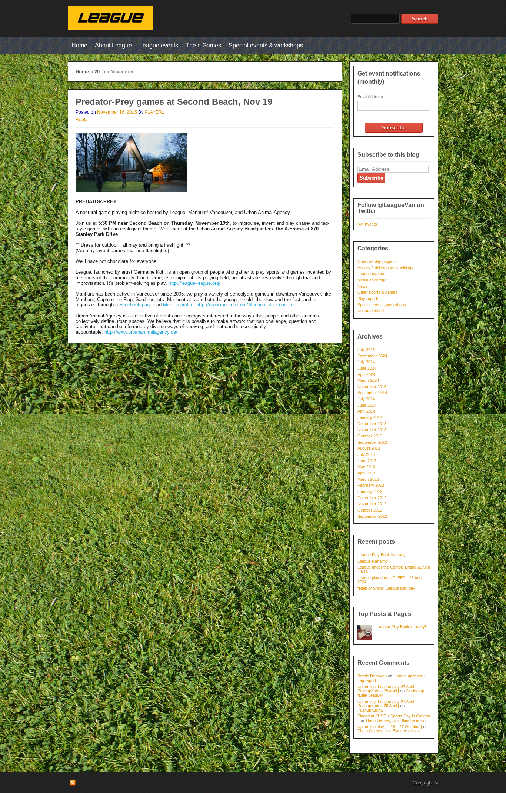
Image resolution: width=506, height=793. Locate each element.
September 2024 (372, 356)
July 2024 (366, 362)
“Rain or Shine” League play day (386, 588)
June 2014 (366, 405)
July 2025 (366, 349)
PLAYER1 (154, 112)
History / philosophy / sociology (385, 268)
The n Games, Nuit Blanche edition (396, 720)
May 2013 (366, 466)
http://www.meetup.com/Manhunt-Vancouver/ (244, 304)
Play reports (368, 298)
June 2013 (366, 461)
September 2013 (372, 442)
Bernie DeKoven (372, 676)
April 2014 (366, 411)
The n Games (203, 45)
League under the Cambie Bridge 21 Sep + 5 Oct (393, 569)
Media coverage (371, 280)
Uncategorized (370, 311)
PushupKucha (370, 710)
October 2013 (369, 436)
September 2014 (372, 392)
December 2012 (371, 498)
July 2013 (366, 454)
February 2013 (370, 485)
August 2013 (368, 448)
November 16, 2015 (117, 112)
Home (79, 45)
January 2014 (369, 417)
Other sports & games (377, 292)
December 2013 (371, 424)
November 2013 (371, 429)
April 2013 (366, 473)
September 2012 (372, 516)
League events (158, 45)
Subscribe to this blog (388, 154)
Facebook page (135, 304)
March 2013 (368, 479)
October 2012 (369, 510)
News (362, 286)
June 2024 (366, 368)
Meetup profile (178, 304)
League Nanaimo (372, 561)
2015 (99, 71)
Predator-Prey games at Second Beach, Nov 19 (174, 102)
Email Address (370, 97)
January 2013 (369, 491)
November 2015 (371, 386)
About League (113, 45)
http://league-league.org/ (194, 283)
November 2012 (371, 504)
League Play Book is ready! (382, 555)
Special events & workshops (266, 45)
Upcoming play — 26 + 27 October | (389, 726)
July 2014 (366, 399)
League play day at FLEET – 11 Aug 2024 (389, 580)
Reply (81, 119)
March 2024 (368, 380)
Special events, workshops (381, 305)
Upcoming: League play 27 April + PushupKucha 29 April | (387, 688)
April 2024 (366, 374)
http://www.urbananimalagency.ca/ (140, 332)
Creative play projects (377, 261)
